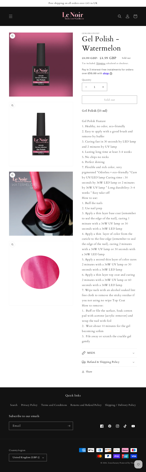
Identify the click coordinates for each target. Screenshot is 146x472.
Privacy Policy (29, 405)
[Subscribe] (69, 426)
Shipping (100, 63)
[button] (11, 16)
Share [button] (89, 371)
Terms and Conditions (54, 405)
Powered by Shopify (128, 463)
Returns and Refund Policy (86, 405)
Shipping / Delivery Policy (120, 405)
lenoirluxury (113, 463)
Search (14, 405)
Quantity (86, 79)
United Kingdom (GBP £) (26, 457)
